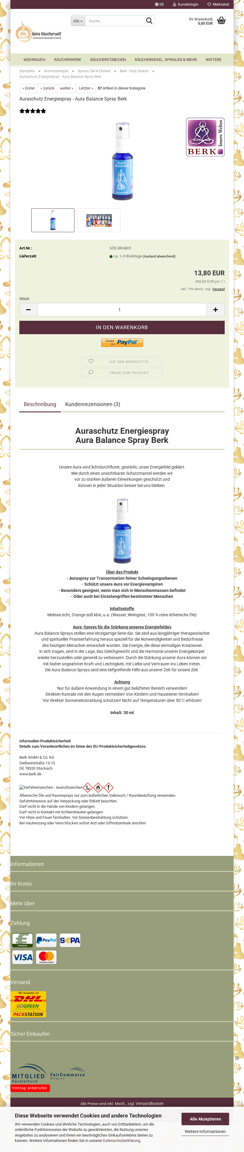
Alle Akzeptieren (205, 1119)
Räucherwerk (67, 59)
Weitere (213, 59)
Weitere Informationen (205, 1131)
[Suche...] (149, 21)
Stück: (24, 298)
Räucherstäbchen (108, 59)
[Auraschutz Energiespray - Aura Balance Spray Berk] (122, 162)
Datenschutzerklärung (121, 1140)
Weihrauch (34, 59)
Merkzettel (220, 4)
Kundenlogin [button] (187, 4)
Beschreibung (40, 404)
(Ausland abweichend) (159, 256)
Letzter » (86, 88)
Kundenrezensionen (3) (92, 404)
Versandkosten (150, 1103)
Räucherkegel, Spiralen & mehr (166, 59)
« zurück (47, 88)
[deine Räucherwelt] (38, 31)
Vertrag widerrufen (29, 1088)
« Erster (28, 88)
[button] (159, 4)
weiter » (66, 88)
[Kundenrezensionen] (32, 115)
